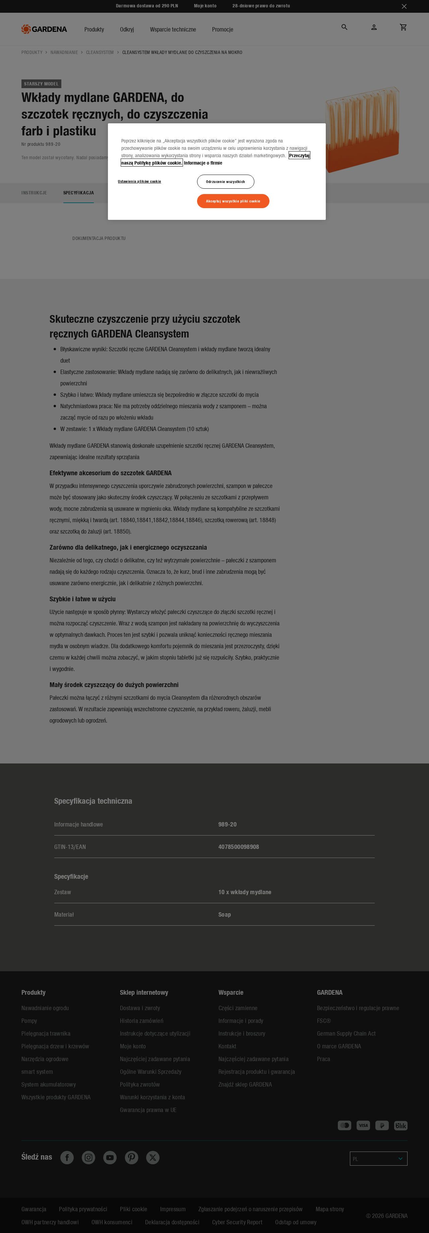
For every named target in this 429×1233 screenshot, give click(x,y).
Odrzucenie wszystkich (225, 181)
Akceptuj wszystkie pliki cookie (233, 200)
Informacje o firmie (203, 162)
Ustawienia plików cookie (139, 181)
